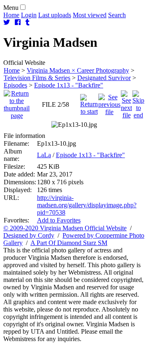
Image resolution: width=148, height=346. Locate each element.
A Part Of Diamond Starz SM (68, 242)
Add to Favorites (59, 220)
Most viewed (89, 14)
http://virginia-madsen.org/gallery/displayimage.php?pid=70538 (86, 205)
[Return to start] (89, 102)
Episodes (15, 85)
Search (117, 14)
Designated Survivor (104, 77)
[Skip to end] (138, 102)
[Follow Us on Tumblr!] (27, 22)
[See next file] (126, 102)
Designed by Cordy (28, 235)
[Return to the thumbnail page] (17, 102)
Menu (10, 7)
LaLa (44, 154)
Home (11, 14)
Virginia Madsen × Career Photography (78, 70)
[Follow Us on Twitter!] (6, 22)
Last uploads (54, 14)
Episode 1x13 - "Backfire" (68, 85)
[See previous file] (109, 102)
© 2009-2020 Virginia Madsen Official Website (65, 228)
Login (29, 14)
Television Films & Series (37, 77)
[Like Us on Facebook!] (18, 22)
